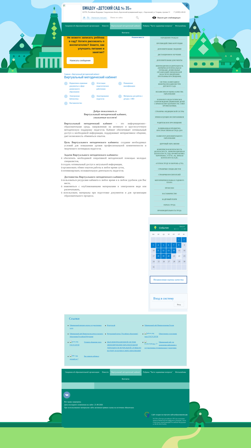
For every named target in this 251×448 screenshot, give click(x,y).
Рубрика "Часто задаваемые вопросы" (158, 26)
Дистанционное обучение (169, 55)
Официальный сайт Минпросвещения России (159, 325)
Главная (67, 74)
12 (163, 251)
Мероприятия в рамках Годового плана (169, 181)
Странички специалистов (169, 169)
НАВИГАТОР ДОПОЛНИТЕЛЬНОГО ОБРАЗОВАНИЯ (169, 137)
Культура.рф (111, 325)
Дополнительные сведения (169, 49)
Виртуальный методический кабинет (85, 74)
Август (182, 226)
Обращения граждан (169, 38)
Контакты (125, 33)
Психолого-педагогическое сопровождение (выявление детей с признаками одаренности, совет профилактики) (169, 103)
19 (163, 256)
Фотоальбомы (180, 26)
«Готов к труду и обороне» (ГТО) (169, 163)
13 (168, 251)
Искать (137, 18)
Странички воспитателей (169, 175)
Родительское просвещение (169, 123)
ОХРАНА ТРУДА (169, 205)
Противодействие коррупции (169, 43)
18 (158, 256)
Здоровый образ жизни (169, 144)
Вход (179, 305)
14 (174, 251)
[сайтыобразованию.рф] (185, 6)
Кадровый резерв (169, 199)
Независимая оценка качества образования (169, 93)
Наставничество (169, 194)
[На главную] (84, 18)
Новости (105, 26)
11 (158, 251)
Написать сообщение (80, 60)
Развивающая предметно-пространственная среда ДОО (169, 129)
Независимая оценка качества (168, 279)
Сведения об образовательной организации (82, 26)
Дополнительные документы (169, 60)
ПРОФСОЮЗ (169, 188)
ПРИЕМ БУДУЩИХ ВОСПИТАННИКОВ (169, 117)
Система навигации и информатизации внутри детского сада (169, 84)
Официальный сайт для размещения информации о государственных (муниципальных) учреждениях (160, 345)
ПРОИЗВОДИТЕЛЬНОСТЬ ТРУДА (169, 211)
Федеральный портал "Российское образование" (122, 334)
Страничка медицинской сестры (169, 111)
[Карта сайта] (88, 18)
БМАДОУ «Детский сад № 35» (107, 8)
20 (168, 256)
